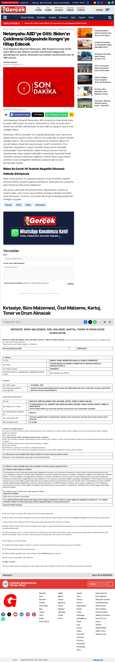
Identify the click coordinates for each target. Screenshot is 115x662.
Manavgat (81, 643)
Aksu (79, 596)
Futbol (60, 615)
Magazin (61, 609)
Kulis (41, 596)
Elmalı (79, 609)
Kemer (79, 628)
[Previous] (22, 23)
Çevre (60, 618)
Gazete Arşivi (101, 634)
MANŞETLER (24, 3)
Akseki (79, 593)
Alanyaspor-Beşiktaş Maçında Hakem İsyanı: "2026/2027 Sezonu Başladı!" (102, 103)
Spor (41, 609)
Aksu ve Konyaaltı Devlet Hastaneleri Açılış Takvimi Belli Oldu (102, 68)
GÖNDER (70, 284)
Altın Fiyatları (101, 609)
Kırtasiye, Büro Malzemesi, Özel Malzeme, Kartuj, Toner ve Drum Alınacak (101, 91)
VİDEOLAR (35, 3)
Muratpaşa (81, 646)
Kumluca (80, 640)
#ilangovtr (7, 575)
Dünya (19, 29)
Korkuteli (80, 637)
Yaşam (42, 612)
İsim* (5, 255)
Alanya (79, 599)
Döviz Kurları (101, 606)
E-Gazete (75, 2)
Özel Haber (43, 606)
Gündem (42, 593)
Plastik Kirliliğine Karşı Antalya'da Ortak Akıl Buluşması (103, 79)
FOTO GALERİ (47, 3)
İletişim (98, 624)
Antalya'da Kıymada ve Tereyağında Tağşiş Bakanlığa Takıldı (103, 44)
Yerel (41, 615)
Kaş (78, 624)
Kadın (41, 618)
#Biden (28, 205)
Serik (79, 650)
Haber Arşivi (101, 631)
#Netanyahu (40, 205)
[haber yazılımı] (98, 660)
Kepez (79, 631)
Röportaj (61, 602)
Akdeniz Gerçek (9, 29)
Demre (79, 602)
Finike (79, 612)
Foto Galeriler (101, 596)
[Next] (111, 23)
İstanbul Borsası (102, 602)
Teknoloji (61, 612)
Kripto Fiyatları (102, 612)
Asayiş (60, 599)
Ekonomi (42, 599)
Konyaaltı (80, 634)
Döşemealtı (81, 606)
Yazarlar (82, 2)
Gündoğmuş (81, 618)
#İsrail (18, 205)
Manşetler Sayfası (103, 599)
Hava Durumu (101, 618)
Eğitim (60, 596)
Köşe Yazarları (101, 593)
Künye (98, 621)
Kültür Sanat (44, 621)
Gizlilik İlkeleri (101, 628)
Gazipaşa (80, 615)
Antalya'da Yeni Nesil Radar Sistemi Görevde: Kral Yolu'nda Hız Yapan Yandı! (103, 56)
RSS (16, 660)
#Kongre (8, 205)
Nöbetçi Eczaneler (103, 615)
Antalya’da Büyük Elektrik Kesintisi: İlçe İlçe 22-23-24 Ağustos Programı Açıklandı (103, 33)
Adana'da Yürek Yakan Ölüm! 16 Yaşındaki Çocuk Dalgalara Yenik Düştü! (56, 23)
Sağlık (60, 593)
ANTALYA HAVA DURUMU (61, 3)
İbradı (79, 621)
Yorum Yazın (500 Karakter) (13, 263)
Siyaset (42, 602)
